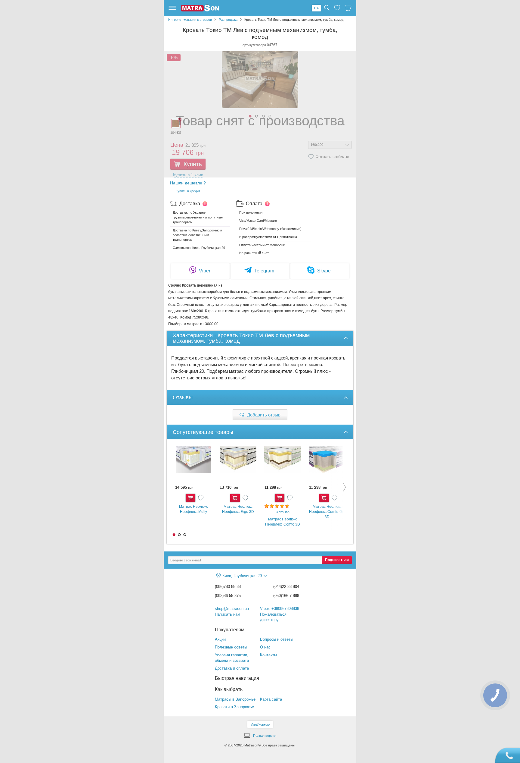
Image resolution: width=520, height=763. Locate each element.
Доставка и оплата (232, 668)
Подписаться (337, 560)
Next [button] (340, 487)
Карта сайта (271, 699)
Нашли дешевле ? (188, 183)
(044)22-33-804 (286, 586)
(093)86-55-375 (228, 595)
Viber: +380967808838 (279, 608)
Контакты (268, 655)
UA (316, 8)
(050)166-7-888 (286, 595)
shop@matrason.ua (232, 608)
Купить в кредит (188, 191)
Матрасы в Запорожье (235, 699)
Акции (220, 639)
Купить (190, 498)
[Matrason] (200, 10)
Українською (260, 724)
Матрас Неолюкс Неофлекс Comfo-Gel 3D (327, 511)
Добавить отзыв (263, 414)
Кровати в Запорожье (234, 707)
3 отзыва (282, 512)
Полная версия (264, 735)
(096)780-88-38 (228, 586)
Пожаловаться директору (273, 617)
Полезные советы (231, 647)
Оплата (254, 203)
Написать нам (227, 614)
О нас (265, 647)
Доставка (189, 203)
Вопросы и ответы (276, 639)
